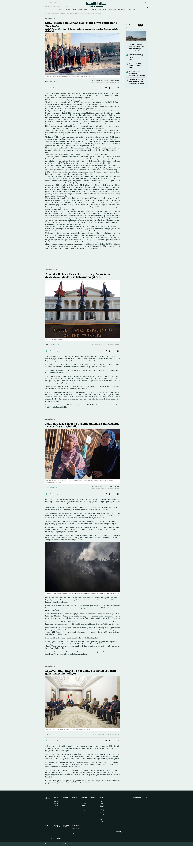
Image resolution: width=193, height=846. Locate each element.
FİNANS (83, 805)
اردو (59, 2)
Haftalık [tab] (140, 26)
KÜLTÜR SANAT (102, 806)
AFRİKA (56, 805)
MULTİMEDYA (132, 10)
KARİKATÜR (75, 831)
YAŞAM (99, 10)
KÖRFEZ (74, 10)
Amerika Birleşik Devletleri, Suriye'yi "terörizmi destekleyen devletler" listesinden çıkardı (78, 12)
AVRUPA (56, 803)
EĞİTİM (101, 803)
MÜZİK (101, 819)
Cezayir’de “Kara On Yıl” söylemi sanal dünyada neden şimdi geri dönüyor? (137, 81)
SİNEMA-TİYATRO (102, 809)
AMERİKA (56, 801)
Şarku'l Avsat (56, 344)
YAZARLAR (93, 10)
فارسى (63, 2)
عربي (46, 2)
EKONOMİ (86, 10)
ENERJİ (83, 801)
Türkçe (55, 2)
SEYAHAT (102, 817)
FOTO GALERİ (75, 828)
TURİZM (83, 810)
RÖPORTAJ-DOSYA (122, 10)
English (50, 2)
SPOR (104, 10)
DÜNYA (68, 10)
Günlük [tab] (140, 24)
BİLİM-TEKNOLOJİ (112, 10)
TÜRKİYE (80, 10)
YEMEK (101, 821)
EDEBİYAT (102, 814)
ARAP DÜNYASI (60, 10)
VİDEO (74, 833)
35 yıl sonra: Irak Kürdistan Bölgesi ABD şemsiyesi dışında (137, 65)
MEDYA (101, 812)
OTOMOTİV (84, 803)
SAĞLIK (101, 801)
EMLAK (83, 808)
